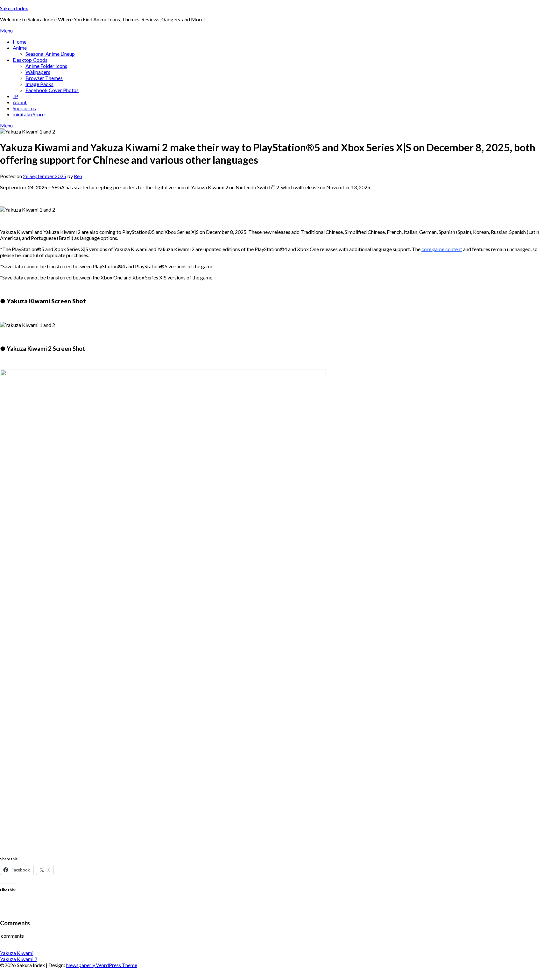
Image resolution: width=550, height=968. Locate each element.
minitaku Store (29, 114)
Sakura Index (14, 8)
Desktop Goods (30, 60)
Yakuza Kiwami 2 (18, 959)
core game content (441, 249)
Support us (24, 108)
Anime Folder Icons (46, 66)
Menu (6, 30)
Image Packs (39, 84)
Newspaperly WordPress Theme (101, 965)
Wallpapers (37, 72)
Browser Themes (44, 78)
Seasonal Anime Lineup (50, 54)
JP (15, 96)
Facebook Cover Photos (52, 90)
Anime (20, 48)
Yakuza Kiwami (16, 953)
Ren (78, 176)
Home (19, 42)
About (20, 102)
